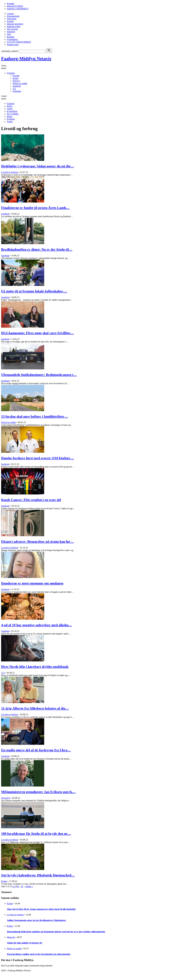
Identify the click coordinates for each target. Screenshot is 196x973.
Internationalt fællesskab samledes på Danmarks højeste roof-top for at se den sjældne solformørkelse (56, 931)
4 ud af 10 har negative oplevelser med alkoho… (36, 625)
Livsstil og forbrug (9, 172)
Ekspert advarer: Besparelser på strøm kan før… (37, 541)
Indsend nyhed (13, 26)
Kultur (16, 78)
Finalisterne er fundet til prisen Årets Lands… (35, 208)
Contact (10, 13)
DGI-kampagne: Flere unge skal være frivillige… (37, 333)
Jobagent (11, 31)
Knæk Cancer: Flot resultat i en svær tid (31, 500)
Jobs (9, 34)
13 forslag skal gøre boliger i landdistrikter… (34, 416)
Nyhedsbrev (12, 39)
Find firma (11, 19)
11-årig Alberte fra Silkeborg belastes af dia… (35, 708)
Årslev (10, 121)
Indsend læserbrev (15, 24)
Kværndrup (12, 111)
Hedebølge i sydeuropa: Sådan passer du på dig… (37, 166)
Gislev (10, 108)
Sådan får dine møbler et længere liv (24, 943)
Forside (10, 21)
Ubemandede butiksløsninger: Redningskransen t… (39, 375)
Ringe (9, 116)
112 (14, 88)
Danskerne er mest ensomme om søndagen (32, 583)
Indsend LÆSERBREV (18, 8)
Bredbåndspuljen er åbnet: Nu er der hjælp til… (36, 249)
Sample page (13, 44)
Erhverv (16, 81)
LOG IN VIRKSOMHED (19, 42)
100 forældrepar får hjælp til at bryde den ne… (36, 833)
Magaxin (11, 937)
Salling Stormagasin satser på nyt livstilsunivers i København (36, 920)
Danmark (17, 91)
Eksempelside (13, 16)
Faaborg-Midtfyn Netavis (26, 58)
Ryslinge (11, 119)
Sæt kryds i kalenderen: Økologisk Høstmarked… (38, 875)
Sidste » (29, 886)
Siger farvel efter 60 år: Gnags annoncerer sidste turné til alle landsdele (41, 909)
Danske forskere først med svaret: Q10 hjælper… (37, 458)
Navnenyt (5, 798)
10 (22, 886)
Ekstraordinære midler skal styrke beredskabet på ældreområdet (38, 954)
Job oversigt (12, 29)
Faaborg (10, 103)
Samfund (17, 86)
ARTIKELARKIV (10, 51)
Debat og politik (20, 83)
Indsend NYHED (15, 6)
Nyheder (11, 73)
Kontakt (10, 3)
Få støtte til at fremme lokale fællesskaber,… (34, 291)
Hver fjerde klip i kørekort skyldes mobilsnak (34, 666)
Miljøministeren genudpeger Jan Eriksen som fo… (38, 792)
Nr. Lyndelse (13, 114)
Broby (10, 106)
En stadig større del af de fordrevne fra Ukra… (36, 750)
